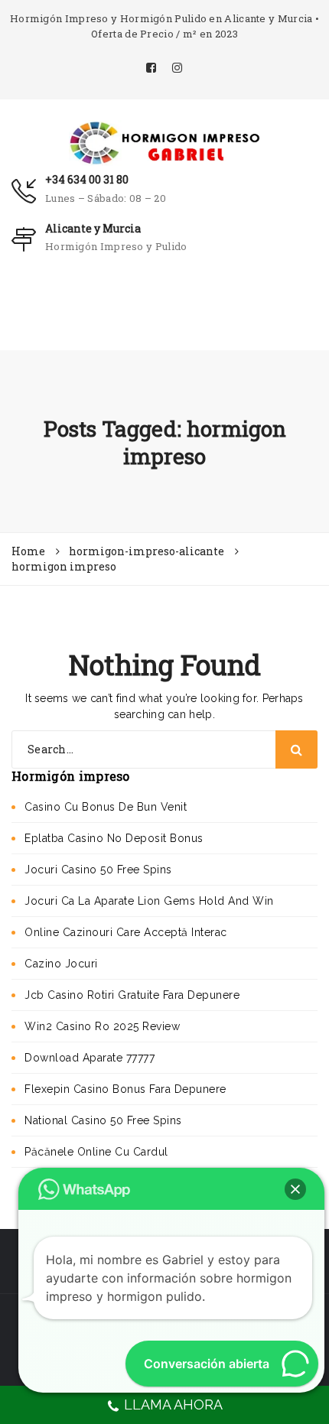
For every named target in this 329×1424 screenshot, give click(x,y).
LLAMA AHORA (173, 1404)
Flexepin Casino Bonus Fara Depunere (125, 1089)
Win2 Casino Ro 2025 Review (102, 1026)
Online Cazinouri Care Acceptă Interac (125, 932)
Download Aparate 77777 (89, 1058)
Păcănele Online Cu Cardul (96, 1152)
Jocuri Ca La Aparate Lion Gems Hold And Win (149, 901)
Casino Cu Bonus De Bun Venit (105, 807)
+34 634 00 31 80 (87, 179)
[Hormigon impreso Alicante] (164, 141)
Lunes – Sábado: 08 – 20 (105, 198)
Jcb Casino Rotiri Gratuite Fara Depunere (131, 995)
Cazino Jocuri (61, 963)
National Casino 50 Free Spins (103, 1120)
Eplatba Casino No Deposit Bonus (114, 838)
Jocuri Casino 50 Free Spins (98, 869)
